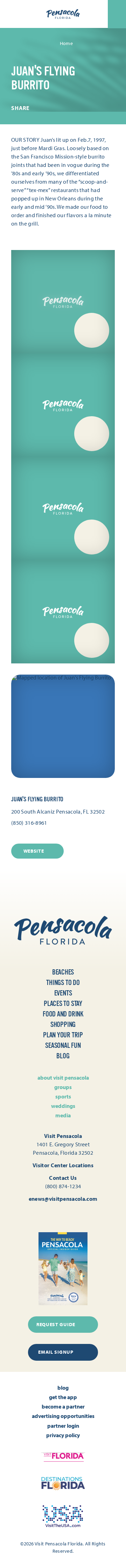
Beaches (63, 972)
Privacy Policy (63, 1435)
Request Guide (55, 1324)
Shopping (63, 1025)
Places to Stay (63, 1004)
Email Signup (55, 1352)
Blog (62, 1056)
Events (63, 993)
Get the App (63, 1397)
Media (63, 1115)
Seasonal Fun (63, 1046)
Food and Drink (63, 1014)
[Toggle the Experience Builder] (31, 13)
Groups (63, 1086)
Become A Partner (63, 1406)
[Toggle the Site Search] (12, 14)
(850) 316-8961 (29, 822)
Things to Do (63, 983)
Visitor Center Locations (63, 1165)
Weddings (63, 1105)
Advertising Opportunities (63, 1415)
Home (66, 43)
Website (33, 851)
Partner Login (63, 1425)
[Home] (63, 14)
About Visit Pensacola (63, 1077)
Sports (63, 1096)
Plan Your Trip (63, 1035)
